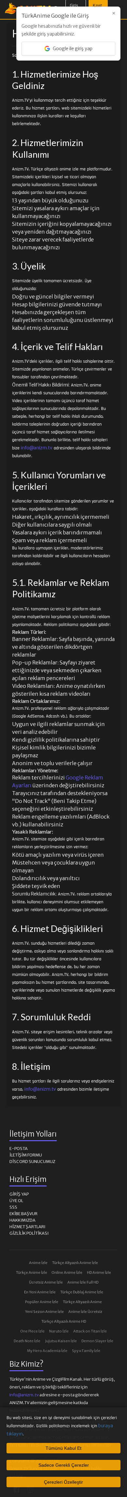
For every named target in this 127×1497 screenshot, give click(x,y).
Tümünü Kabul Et (63, 1448)
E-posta (18, 1148)
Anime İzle (38, 1262)
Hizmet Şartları (27, 1226)
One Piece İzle (33, 1331)
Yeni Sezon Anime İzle (44, 1311)
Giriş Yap (19, 1194)
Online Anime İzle (67, 1272)
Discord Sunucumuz (32, 1161)
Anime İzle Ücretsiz (85, 1311)
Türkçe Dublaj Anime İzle (81, 1292)
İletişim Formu (25, 1155)
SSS (13, 1207)
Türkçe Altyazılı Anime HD (63, 1321)
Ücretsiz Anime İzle (46, 1282)
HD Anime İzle (99, 1272)
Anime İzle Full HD (82, 1282)
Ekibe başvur (23, 1213)
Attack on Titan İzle (90, 1331)
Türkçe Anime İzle (31, 1272)
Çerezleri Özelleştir (63, 1482)
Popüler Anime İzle (41, 1302)
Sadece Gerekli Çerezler (63, 1465)
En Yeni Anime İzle (40, 1292)
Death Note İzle (27, 1341)
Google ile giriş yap (72, 48)
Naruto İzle (59, 1331)
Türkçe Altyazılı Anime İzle (75, 1262)
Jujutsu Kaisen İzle (61, 1341)
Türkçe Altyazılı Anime (82, 1302)
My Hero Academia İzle (47, 1350)
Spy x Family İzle (86, 1350)
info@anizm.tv (36, 448)
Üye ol (16, 1200)
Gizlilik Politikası (29, 1233)
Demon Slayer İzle (97, 1341)
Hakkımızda (22, 1220)
